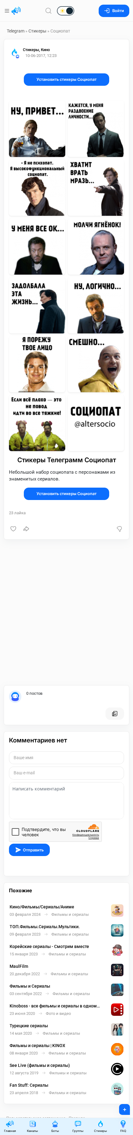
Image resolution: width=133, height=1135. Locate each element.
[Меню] (7, 11)
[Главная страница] (16, 10)
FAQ (123, 1131)
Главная (10, 1131)
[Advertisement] (66, 612)
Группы (78, 1131)
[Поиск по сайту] (48, 10)
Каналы (32, 1131)
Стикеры (37, 30)
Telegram (15, 30)
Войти (118, 10)
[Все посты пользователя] (114, 713)
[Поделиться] (26, 528)
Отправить (33, 850)
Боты (55, 1131)
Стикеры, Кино (36, 49)
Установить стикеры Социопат (66, 79)
